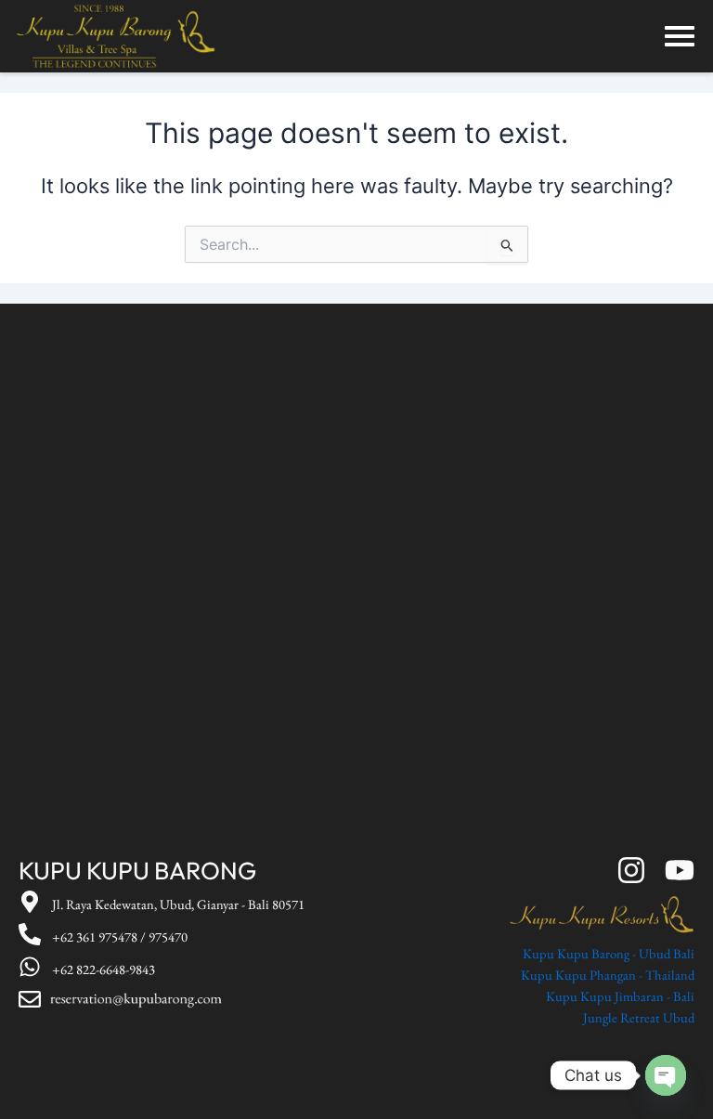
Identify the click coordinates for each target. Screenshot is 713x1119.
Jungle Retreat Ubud (638, 1017)
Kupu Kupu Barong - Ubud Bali (608, 953)
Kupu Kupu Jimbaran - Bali (620, 996)
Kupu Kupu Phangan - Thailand (607, 974)
